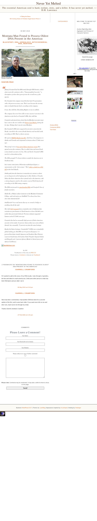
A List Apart (64, 407)
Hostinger (78, 407)
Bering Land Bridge (31, 122)
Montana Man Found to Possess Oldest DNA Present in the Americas (25, 37)
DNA (17, 42)
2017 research (14, 209)
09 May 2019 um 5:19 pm (25, 287)
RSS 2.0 (33, 252)
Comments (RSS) (55, 127)
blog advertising (84, 68)
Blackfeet (8, 42)
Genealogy (25, 42)
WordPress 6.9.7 (27, 407)
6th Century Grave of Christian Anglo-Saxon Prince (24, 18)
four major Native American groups (27, 147)
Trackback (37, 255)
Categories (63, 21)
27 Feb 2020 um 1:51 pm (25, 315)
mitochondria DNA (24, 187)
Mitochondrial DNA (33, 42)
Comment (22, 255)
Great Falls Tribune (7, 82)
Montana (27, 43)
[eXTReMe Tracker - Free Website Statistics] (2, 415)
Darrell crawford (25, 269)
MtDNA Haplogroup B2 (19, 138)
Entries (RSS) (54, 125)
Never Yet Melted (48, 3)
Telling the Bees (25, 16)
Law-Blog (42, 407)
